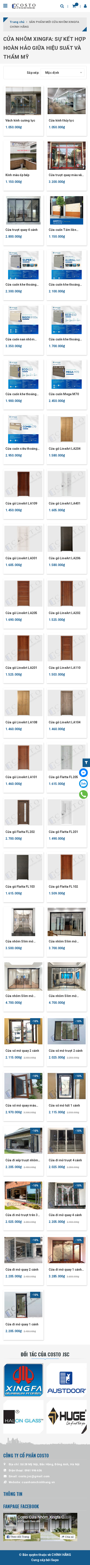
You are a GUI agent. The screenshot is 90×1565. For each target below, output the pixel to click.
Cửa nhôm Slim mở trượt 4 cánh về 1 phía (21, 996)
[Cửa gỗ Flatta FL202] (23, 812)
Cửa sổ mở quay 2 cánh (22, 1050)
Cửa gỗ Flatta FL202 (20, 832)
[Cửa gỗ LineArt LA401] (67, 484)
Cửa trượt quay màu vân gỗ (66, 175)
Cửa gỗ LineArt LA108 (21, 722)
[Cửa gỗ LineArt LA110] (67, 648)
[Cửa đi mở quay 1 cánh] (23, 1305)
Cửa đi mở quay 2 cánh (21, 1269)
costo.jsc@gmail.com (34, 1476)
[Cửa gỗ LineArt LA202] (67, 593)
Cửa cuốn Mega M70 (64, 394)
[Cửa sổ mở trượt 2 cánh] (67, 1031)
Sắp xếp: (33, 72)
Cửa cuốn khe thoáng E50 (64, 340)
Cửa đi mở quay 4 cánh (65, 1215)
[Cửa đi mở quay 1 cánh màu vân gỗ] (67, 1250)
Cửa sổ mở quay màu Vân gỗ (20, 1106)
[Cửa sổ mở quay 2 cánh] (23, 1031)
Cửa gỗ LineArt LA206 (64, 558)
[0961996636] (83, 794)
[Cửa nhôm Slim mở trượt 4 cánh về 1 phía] (23, 976)
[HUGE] (67, 1417)
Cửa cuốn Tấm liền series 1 (62, 230)
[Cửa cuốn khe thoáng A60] (67, 265)
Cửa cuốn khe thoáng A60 (64, 285)
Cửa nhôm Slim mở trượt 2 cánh (19, 942)
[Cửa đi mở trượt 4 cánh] (67, 1141)
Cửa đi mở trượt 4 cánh (65, 1160)
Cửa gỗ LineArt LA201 (21, 667)
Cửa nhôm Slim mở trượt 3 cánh (63, 942)
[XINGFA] (23, 1380)
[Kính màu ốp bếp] (23, 155)
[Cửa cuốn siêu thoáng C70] (23, 429)
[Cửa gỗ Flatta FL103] (23, 867)
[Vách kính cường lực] (23, 101)
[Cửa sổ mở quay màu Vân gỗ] (23, 1086)
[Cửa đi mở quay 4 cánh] (67, 1195)
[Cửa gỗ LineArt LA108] (23, 703)
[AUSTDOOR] (67, 1380)
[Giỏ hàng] (74, 6)
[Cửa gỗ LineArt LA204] (67, 429)
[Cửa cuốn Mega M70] (67, 374)
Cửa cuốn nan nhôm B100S (20, 340)
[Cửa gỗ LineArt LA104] (67, 703)
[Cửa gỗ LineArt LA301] (23, 538)
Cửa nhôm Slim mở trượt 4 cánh (63, 996)
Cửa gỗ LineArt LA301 (21, 558)
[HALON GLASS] (23, 1417)
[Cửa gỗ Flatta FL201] (67, 812)
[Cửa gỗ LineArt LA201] (23, 648)
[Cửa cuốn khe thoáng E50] (67, 320)
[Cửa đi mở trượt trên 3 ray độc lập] (23, 1195)
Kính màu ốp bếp (17, 175)
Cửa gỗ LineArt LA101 (21, 777)
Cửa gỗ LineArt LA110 (64, 667)
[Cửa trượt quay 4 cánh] (23, 210)
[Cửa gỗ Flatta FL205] (67, 757)
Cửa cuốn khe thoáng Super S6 (20, 285)
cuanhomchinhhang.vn (38, 1482)
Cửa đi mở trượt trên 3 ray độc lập (21, 1215)
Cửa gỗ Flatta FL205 (63, 777)
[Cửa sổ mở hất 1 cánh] (67, 1086)
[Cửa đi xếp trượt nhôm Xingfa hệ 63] (23, 1141)
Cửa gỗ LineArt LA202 (64, 613)
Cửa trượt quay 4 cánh (21, 230)
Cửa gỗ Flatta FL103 (20, 886)
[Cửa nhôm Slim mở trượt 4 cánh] (67, 976)
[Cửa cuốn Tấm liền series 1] (67, 210)
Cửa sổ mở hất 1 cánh (64, 1105)
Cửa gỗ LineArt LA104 (64, 722)
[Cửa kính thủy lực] (67, 101)
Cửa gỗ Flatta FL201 (63, 832)
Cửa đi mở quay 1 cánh (21, 1324)
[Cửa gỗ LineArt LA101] (23, 757)
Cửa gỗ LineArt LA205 (21, 613)
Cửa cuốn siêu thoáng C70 (21, 449)
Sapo (55, 1560)
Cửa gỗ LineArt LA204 (64, 448)
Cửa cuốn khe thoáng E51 (20, 394)
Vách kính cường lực (20, 120)
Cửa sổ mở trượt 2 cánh (66, 1050)
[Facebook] (83, 772)
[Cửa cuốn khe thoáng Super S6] (23, 265)
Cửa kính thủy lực (61, 120)
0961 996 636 (33, 1470)
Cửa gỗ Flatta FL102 (63, 886)
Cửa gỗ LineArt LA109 (21, 503)
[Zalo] (83, 783)
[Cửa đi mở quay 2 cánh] (23, 1250)
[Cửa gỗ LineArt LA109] (23, 484)
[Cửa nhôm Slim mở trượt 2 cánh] (23, 922)
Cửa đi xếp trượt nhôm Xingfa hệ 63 (21, 1160)
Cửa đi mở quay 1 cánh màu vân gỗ (65, 1270)
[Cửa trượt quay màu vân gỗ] (67, 155)
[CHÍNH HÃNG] (24, 6)
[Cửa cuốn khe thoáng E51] (23, 374)
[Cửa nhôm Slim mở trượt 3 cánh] (67, 922)
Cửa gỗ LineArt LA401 (64, 503)
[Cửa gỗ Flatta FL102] (67, 867)
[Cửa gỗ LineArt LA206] (67, 538)
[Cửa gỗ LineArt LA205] (23, 593)
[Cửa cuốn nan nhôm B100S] (23, 320)
